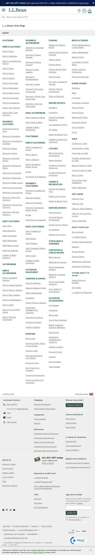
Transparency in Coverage (14, 534)
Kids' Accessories (10, 250)
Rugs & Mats (78, 108)
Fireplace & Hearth (80, 103)
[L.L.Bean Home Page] (21, 10)
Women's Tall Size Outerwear (34, 105)
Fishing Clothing (56, 96)
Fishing (53, 40)
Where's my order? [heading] (75, 400)
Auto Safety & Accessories (55, 290)
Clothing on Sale (79, 143)
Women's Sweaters (11, 136)
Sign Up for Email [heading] (74, 495)
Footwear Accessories (36, 177)
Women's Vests (33, 84)
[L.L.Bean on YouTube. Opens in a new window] (14, 510)
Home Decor (78, 113)
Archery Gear (32, 351)
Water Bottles (55, 160)
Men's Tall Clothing (11, 108)
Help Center (12, 422)
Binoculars (30, 338)
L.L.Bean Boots (79, 237)
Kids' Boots (31, 239)
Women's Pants (9, 153)
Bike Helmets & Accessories (56, 154)
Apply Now (84, 3)
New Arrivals (77, 232)
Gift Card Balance (41, 507)
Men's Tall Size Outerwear (9, 318)
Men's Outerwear (9, 271)
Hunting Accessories (35, 375)
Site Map (6, 526)
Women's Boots (33, 198)
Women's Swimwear (11, 173)
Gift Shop (77, 194)
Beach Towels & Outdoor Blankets (57, 326)
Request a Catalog (9, 486)
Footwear (32, 136)
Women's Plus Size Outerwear (34, 90)
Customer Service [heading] (11, 400)
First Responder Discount (44, 438)
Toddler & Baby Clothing (9, 256)
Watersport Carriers (58, 262)
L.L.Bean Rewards (41, 478)
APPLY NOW (48, 463)
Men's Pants (8, 73)
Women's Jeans (9, 148)
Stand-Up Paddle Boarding (56, 118)
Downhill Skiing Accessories (56, 218)
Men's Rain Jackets (11, 295)
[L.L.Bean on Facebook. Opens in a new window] (3, 510)
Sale (74, 138)
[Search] (3, 16)
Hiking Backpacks (34, 293)
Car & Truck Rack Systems (56, 283)
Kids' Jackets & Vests (35, 118)
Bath (74, 93)
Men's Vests (8, 305)
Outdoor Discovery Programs (77, 463)
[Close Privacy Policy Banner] (91, 550)
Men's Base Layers (11, 93)
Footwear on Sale (80, 153)
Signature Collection (81, 266)
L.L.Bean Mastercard (43, 482)
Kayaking (53, 108)
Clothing (7, 40)
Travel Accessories (80, 77)
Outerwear (9, 264)
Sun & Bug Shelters (58, 320)
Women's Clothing (7, 122)
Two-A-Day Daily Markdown (79, 181)
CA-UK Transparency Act (28, 530)
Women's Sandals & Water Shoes (35, 209)
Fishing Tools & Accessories (55, 90)
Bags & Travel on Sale (82, 166)
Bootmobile (70, 427)
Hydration (30, 298)
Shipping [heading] (38, 400)
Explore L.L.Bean (9, 464)
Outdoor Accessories (56, 299)
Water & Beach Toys (58, 135)
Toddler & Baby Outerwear (32, 128)
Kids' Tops (7, 226)
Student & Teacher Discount (45, 447)
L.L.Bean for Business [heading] (76, 437)
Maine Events (71, 423)
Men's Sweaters (9, 56)
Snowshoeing (55, 212)
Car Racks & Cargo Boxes (56, 251)
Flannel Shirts (78, 257)
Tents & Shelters (33, 283)
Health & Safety (33, 327)
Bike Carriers (54, 257)
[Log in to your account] (84, 11)
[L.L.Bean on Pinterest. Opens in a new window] (7, 510)
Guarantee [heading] (39, 415)
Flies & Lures (54, 77)
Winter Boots (78, 252)
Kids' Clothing (11, 221)
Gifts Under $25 (79, 221)
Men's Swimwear (10, 83)
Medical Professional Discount (46, 434)
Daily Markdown (79, 188)
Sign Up (71, 513)
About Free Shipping (42, 404)
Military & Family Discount (44, 442)
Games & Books (79, 122)
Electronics (54, 332)
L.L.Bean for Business (82, 292)
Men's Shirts (8, 51)
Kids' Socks (31, 256)
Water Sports (57, 103)
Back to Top (9, 394)
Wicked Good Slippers (82, 242)
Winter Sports (57, 208)
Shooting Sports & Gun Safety (34, 357)
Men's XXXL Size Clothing (10, 114)
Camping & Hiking (36, 278)
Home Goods (79, 83)
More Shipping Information (45, 409)
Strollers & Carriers (56, 242)
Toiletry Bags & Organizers (79, 70)
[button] (79, 540)
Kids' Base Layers (10, 245)
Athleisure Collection (81, 262)
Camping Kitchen (34, 322)
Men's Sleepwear (10, 88)
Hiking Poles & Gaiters (36, 303)
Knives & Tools (32, 363)
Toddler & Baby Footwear (32, 262)
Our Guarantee (40, 419)
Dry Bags (53, 130)
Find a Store (70, 419)
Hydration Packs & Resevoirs (57, 166)
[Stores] (79, 11)
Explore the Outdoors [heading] (76, 459)
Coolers (52, 357)
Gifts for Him (78, 199)
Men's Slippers (32, 160)
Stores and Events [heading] (74, 414)
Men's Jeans (8, 68)
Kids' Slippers (32, 243)
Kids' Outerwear (35, 113)
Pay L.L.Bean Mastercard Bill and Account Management (47, 487)
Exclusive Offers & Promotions (46, 451)
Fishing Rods (55, 60)
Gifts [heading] (36, 495)
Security (35, 526)
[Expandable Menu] (3, 10)
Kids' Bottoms (9, 231)
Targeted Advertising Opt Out (16, 538)
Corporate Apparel (73, 446)
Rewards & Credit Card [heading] (44, 473)
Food (74, 132)
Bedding (76, 88)
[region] (47, 3)
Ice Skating (54, 230)
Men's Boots (31, 155)
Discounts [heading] (39, 429)
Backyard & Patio (80, 117)
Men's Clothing (11, 46)
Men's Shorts (8, 78)
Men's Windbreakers (11, 300)
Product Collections (21, 526)
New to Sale (77, 175)
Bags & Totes (78, 57)
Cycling (53, 148)
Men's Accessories (10, 103)
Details (80, 503)
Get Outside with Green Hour (78, 467)
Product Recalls (9, 530)
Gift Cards (76, 288)
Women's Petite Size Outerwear (35, 97)
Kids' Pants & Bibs (34, 122)
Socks (28, 172)
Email (9, 417)
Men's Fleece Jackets (12, 290)
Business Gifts (71, 441)
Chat (9, 413)
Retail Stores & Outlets (79, 281)
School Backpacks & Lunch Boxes (81, 46)
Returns (37, 423)
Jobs (4, 481)
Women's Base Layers (12, 183)
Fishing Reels (55, 65)
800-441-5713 (12, 404)
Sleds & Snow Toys (57, 196)
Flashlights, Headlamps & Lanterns (55, 339)
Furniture (76, 98)
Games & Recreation (55, 182)
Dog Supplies (55, 362)
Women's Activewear (12, 188)
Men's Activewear (10, 98)
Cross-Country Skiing (58, 225)
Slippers (75, 247)
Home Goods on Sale (81, 170)
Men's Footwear (35, 142)
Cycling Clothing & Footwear (57, 174)
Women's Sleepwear (11, 178)
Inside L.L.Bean (8, 473)
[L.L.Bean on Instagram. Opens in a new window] (11, 510)
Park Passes (54, 367)
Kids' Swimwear (9, 236)
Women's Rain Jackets (32, 71)
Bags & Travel (80, 40)
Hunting (31, 333)
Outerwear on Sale (80, 148)
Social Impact (7, 468)
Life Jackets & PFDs (58, 125)
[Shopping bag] (90, 11)
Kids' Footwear (35, 226)
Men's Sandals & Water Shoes (33, 165)
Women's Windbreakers (32, 78)
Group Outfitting (72, 450)
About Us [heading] (6, 460)
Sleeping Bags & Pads (36, 288)
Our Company (8, 477)
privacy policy (38, 553)
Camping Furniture (34, 317)
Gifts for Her (77, 204)
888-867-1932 (22, 409)
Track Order (74, 405)
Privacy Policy (75, 520)
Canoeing (53, 112)
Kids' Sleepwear (9, 241)
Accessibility (32, 534)
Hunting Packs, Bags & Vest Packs (35, 344)
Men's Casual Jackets (12, 285)
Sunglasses (54, 305)
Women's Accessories (12, 193)
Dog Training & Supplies (32, 369)
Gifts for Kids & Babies (82, 209)
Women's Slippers (34, 203)
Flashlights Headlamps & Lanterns (32, 310)
